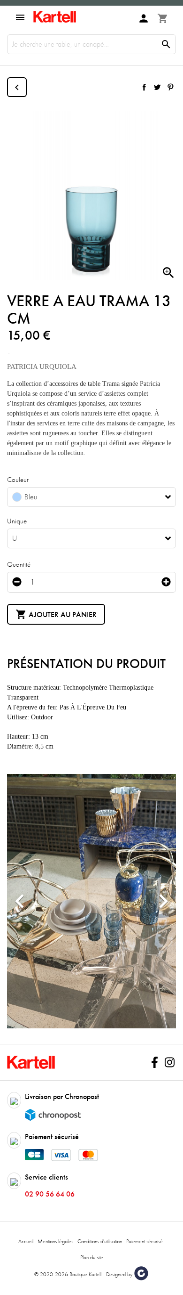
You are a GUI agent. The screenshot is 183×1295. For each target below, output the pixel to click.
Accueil (25, 1241)
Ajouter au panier (56, 614)
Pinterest (170, 87)
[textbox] (84, 497)
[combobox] (91, 497)
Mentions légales (55, 1241)
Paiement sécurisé (144, 1241)
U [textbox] (14, 538)
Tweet (157, 87)
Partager (144, 87)
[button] (19, 901)
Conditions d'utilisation (99, 1241)
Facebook (154, 1062)
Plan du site (91, 1257)
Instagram (169, 1062)
